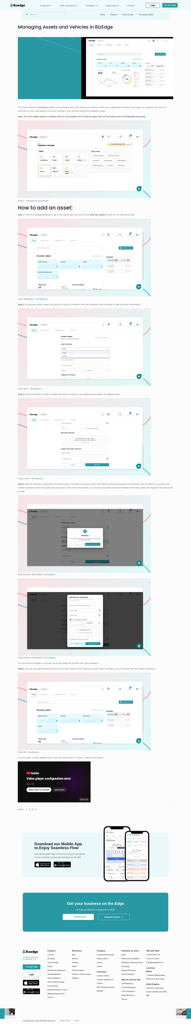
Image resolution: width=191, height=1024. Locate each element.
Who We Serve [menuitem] (67, 6)
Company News (146, 15)
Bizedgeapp (32, 201)
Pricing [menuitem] (130, 6)
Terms (77, 1021)
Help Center (127, 15)
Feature (113, 15)
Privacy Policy (65, 1021)
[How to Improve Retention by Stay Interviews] (7, 1013)
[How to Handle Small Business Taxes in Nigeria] (183, 1013)
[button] (51, 5)
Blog (102, 15)
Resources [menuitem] (111, 6)
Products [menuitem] (44, 6)
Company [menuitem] (90, 6)
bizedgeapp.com (29, 959)
